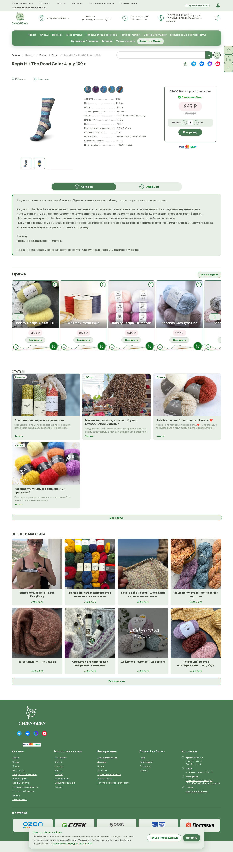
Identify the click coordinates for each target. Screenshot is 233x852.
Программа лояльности (101, 3)
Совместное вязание (65, 783)
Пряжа (31, 34)
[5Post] (116, 825)
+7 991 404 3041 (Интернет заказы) (203, 783)
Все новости (116, 681)
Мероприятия (62, 778)
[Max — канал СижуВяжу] (209, 63)
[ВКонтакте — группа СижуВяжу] (201, 63)
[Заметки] (217, 55)
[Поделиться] (185, 63)
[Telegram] (19, 733)
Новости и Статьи (150, 41)
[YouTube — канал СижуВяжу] (217, 63)
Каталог (29, 55)
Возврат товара (129, 3)
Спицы (44, 34)
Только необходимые (164, 837)
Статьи (58, 762)
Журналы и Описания (84, 41)
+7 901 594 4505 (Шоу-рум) (199, 780)
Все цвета (35, 339)
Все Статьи (116, 517)
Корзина (144, 770)
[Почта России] (158, 825)
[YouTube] (44, 733)
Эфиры (58, 787)
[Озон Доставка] (33, 825)
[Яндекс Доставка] (200, 825)
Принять (191, 837)
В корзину (190, 132)
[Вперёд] (215, 316)
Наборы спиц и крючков (101, 34)
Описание (87, 186)
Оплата (61, 3)
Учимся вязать (125, 41)
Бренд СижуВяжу (155, 34)
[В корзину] (54, 346)
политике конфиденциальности (72, 843)
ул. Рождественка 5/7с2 (96, 19)
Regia (55, 55)
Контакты (77, 3)
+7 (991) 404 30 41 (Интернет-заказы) (184, 19)
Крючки (57, 34)
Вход (142, 757)
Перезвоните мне (197, 5)
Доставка (45, 3)
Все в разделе (209, 274)
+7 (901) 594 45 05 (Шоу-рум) (183, 15)
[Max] (36, 733)
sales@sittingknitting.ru (197, 791)
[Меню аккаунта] (218, 5)
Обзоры (59, 774)
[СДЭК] (75, 825)
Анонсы (59, 770)
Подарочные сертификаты (188, 34)
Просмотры (145, 766)
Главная (16, 55)
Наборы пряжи (130, 34)
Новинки (59, 766)
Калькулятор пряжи (22, 3)
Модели (107, 41)
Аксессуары (74, 34)
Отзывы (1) (152, 186)
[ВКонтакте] (28, 733)
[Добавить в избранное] (15, 347)
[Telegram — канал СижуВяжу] (193, 63)
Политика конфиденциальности (29, 7)
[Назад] (18, 316)
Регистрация (146, 762)
